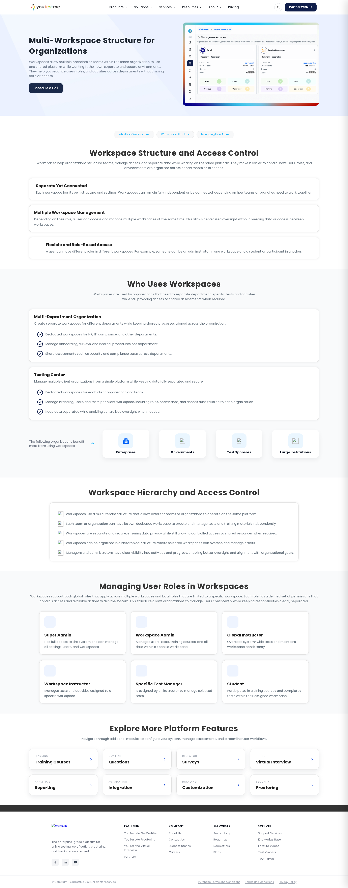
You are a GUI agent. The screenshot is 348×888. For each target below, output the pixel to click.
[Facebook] (55, 862)
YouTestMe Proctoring (139, 839)
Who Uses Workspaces (134, 134)
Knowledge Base (269, 839)
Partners (130, 857)
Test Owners (267, 852)
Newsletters (221, 846)
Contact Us (177, 839)
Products (116, 7)
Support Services (270, 833)
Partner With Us (300, 7)
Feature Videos (268, 846)
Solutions (141, 7)
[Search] (278, 7)
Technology (221, 833)
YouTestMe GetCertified (141, 833)
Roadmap (220, 839)
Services (165, 7)
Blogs (217, 852)
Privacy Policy (287, 882)
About (213, 7)
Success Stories (180, 846)
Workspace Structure (175, 134)
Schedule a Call (46, 88)
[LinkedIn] (65, 862)
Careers (174, 852)
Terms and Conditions (259, 882)
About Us (175, 833)
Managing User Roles (215, 134)
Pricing (233, 7)
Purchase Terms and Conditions (219, 882)
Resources (190, 7)
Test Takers (266, 859)
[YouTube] (75, 862)
